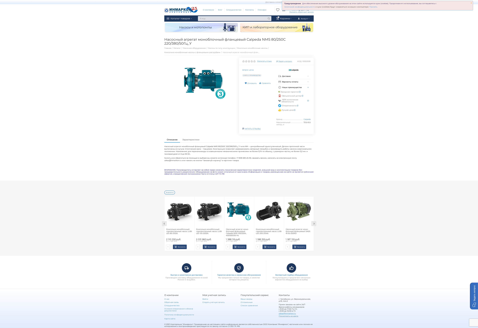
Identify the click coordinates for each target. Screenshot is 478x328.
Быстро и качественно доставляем (187, 275)
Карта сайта (169, 319)
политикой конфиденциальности (299, 7)
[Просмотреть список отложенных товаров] (278, 11)
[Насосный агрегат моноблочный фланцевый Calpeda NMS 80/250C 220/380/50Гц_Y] (204, 83)
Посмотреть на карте (288, 316)
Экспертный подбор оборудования (291, 275)
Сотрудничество (233, 10)
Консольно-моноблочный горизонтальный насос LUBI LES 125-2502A (209, 231)
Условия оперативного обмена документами (178, 310)
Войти (205, 299)
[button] (474, 296)
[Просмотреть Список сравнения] (284, 11)
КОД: (299, 61)
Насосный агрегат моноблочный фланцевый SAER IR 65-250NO (298, 231)
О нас (166, 299)
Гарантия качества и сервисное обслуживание (239, 275)
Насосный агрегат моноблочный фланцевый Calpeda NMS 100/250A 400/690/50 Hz (237, 232)
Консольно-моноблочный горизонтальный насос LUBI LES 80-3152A (179, 231)
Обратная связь (171, 302)
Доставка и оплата (273, 2)
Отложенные (247, 302)
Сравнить (266, 83)
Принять (373, 7)
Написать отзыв (264, 61)
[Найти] (268, 18)
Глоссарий (262, 10)
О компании (208, 10)
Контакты (249, 10)
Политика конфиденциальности (179, 315)
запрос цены (248, 70)
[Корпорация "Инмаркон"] (181, 10)
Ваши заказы (246, 299)
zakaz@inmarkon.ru (287, 313)
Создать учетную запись (213, 302)
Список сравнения (249, 305)
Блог (220, 10)
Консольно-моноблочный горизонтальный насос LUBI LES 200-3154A (269, 231)
